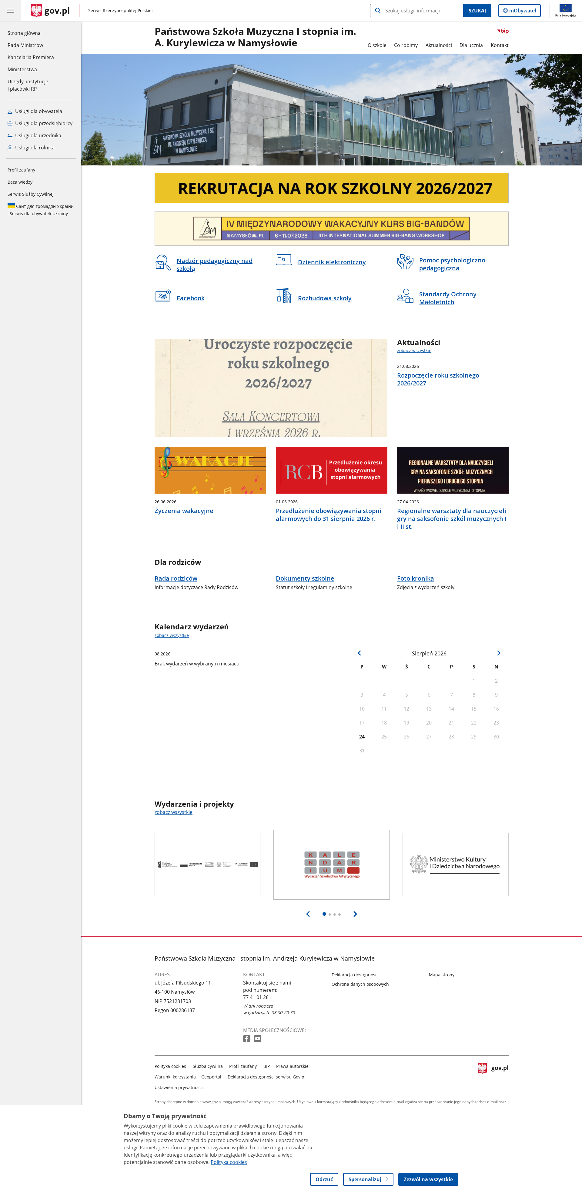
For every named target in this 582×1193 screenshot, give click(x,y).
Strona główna (31, 32)
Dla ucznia (471, 45)
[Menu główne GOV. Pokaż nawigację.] (10, 10)
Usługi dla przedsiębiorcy (43, 123)
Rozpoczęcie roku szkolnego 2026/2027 (438, 379)
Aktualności (439, 45)
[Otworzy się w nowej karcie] (247, 1039)
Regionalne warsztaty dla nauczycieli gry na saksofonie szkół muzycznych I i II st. (452, 519)
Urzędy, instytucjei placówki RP (28, 85)
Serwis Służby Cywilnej (31, 194)
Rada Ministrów (25, 45)
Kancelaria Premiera (31, 57)
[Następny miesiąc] (498, 653)
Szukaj (477, 10)
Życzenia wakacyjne (184, 511)
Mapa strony (441, 975)
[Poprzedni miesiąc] (359, 653)
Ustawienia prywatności (179, 1087)
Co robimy (406, 45)
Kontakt (500, 45)
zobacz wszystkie (414, 350)
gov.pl (500, 1075)
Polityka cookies (170, 1066)
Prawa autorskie (292, 1066)
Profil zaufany (21, 170)
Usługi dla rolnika (34, 147)
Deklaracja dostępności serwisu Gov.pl (267, 1077)
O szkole (377, 45)
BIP (266, 1066)
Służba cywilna (208, 1066)
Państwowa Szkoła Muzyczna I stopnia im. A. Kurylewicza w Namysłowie (255, 37)
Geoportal (211, 1077)
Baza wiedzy (20, 182)
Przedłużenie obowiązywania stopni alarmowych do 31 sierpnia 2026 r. (328, 515)
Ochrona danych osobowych (360, 984)
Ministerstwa (22, 69)
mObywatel (522, 12)
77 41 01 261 (257, 997)
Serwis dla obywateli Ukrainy (41, 209)
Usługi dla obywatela (38, 111)
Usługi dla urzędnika (37, 135)
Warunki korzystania (175, 1077)
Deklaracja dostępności (355, 975)
